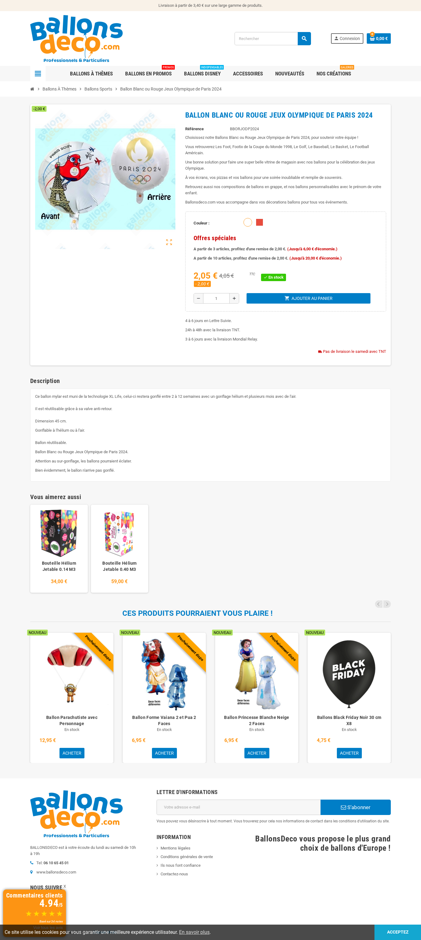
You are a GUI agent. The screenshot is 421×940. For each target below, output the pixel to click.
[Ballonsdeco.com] (76, 38)
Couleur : (202, 223)
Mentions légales (175, 848)
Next (387, 604)
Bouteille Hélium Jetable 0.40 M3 (119, 566)
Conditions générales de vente (187, 856)
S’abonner (358, 807)
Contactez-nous (174, 874)
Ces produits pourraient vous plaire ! (197, 613)
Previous (378, 604)
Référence (194, 129)
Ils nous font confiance (181, 865)
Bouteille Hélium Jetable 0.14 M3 (59, 566)
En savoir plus (194, 932)
